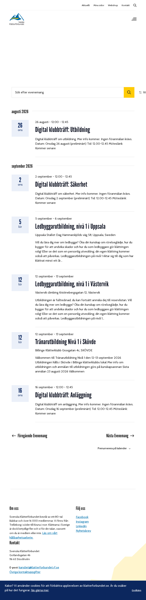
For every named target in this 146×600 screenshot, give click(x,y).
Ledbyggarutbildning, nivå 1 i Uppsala (70, 226)
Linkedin (81, 526)
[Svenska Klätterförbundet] (17, 19)
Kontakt (126, 5)
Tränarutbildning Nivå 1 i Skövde (65, 342)
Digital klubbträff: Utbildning (62, 129)
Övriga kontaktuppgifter (25, 572)
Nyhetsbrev (83, 531)
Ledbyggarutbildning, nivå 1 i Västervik (72, 284)
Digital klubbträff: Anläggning (63, 395)
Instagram (82, 521)
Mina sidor (99, 5)
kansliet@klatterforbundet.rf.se (39, 567)
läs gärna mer (40, 590)
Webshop (113, 5)
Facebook (82, 517)
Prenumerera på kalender (112, 448)
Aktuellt (86, 5)
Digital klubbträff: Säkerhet (61, 184)
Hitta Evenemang (129, 92)
